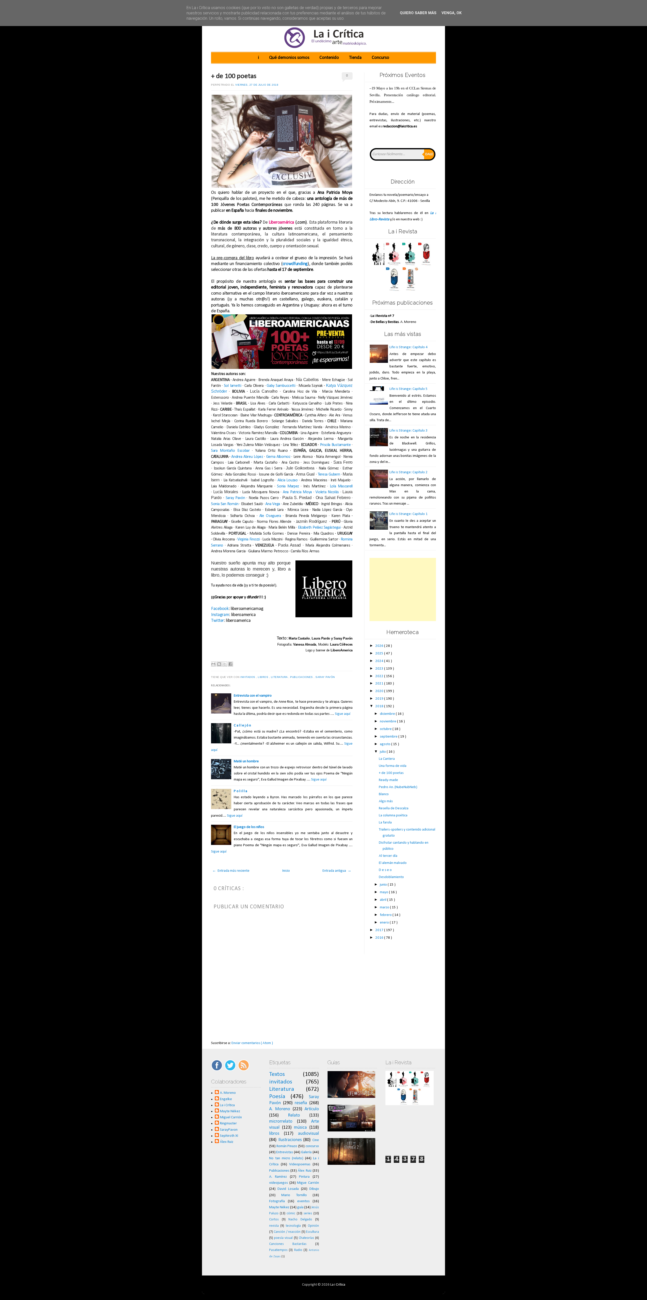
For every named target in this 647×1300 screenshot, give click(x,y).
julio (383, 752)
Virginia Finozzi (248, 539)
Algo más (386, 801)
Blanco (384, 794)
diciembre (388, 714)
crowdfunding (295, 264)
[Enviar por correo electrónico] (213, 664)
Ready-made (388, 780)
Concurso (380, 57)
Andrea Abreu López (247, 457)
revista (274, 1225)
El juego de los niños (249, 827)
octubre (386, 729)
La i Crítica (227, 1105)
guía (300, 1207)
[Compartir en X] (224, 664)
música (300, 1127)
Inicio (286, 871)
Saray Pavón (235, 498)
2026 (379, 646)
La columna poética (393, 815)
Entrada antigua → (336, 871)
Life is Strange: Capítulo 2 (408, 472)
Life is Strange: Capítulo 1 (408, 514)
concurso (312, 1146)
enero (385, 923)
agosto (385, 744)
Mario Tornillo (294, 1195)
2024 (379, 661)
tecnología (293, 1225)
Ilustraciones (290, 1140)
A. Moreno (228, 1093)
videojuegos (278, 1183)
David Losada (288, 1189)
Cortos (274, 1219)
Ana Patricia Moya (297, 492)
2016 (379, 938)
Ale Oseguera (271, 516)
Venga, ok (451, 13)
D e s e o (385, 870)
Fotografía (277, 1201)
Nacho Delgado (300, 1219)
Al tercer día (388, 856)
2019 (379, 699)
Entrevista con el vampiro (253, 696)
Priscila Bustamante (335, 445)
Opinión (313, 1225)
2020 (379, 691)
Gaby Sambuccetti (281, 386)
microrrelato (280, 1121)
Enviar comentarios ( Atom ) (252, 1043)
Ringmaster (228, 1123)
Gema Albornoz (278, 457)
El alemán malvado (393, 863)
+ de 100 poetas (234, 76)
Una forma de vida (392, 766)
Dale (429, 154)
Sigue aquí (342, 714)
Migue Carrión (308, 1183)
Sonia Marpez (288, 486)
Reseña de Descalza (393, 808)
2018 (379, 706)
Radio (298, 1250)
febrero (386, 915)
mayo (384, 892)
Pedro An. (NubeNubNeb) (398, 787)
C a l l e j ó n (242, 725)
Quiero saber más (418, 13)
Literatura (280, 677)
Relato (294, 1115)
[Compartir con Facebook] (230, 664)
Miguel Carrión (231, 1117)
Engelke (226, 1099)
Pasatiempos (278, 1250)
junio (384, 885)
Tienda (355, 57)
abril (383, 900)
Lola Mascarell (341, 486)
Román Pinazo (286, 1146)
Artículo (312, 1109)
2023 (379, 669)
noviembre (388, 721)
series (308, 1213)
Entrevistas (284, 1152)
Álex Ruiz (226, 1142)
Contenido (329, 57)
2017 (379, 930)
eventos (303, 1201)
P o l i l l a (240, 791)
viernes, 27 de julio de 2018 (256, 84)
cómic (291, 1213)
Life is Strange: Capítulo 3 (408, 431)
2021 (379, 684)
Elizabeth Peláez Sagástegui (319, 528)
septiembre (389, 737)
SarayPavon (229, 1130)
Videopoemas (299, 1164)
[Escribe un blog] (219, 664)
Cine (315, 1140)
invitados (248, 677)
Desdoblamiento (391, 877)
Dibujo (314, 1189)
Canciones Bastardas (288, 1244)
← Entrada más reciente (230, 871)
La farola (385, 822)
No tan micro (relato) (286, 1158)
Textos (277, 1074)
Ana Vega (272, 504)
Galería (306, 1152)
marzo (385, 907)
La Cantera (387, 759)
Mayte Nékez (230, 1111)
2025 (379, 653)
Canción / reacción (287, 1232)
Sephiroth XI (229, 1136)
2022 (379, 676)
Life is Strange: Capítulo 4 (408, 347)
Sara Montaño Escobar (230, 451)
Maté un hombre (246, 761)
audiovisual (308, 1133)
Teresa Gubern (329, 474)
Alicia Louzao (288, 480)
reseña (301, 1103)
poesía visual (283, 1238)
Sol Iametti (232, 386)
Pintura (304, 1177)
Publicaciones (302, 677)
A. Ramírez (278, 1177)
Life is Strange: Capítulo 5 (408, 389)
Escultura (312, 1232)
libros (263, 677)
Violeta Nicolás (327, 492)
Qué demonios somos (289, 57)
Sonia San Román (224, 504)
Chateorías (306, 1238)
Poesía (277, 1097)
